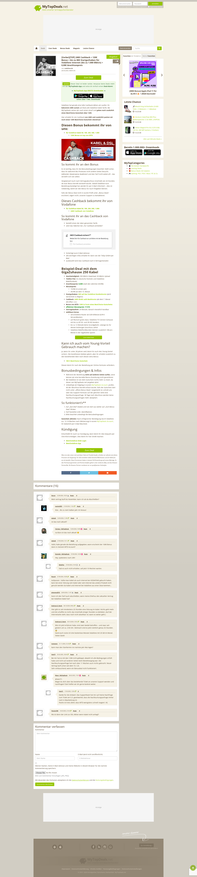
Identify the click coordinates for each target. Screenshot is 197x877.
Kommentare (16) (46, 485)
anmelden (155, 4)
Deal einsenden (125, 48)
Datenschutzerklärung (80, 780)
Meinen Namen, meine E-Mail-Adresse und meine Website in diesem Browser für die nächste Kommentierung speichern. (71, 767)
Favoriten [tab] (132, 56)
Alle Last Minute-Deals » (152, 139)
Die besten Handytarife (140, 166)
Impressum (66, 869)
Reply (72, 495)
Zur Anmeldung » (146, 845)
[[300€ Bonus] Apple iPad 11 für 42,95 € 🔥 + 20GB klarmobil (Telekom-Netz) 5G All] (143, 74)
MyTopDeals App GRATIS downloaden (88, 91)
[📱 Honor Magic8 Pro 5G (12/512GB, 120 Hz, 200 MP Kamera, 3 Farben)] (128, 130)
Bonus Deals (65, 48)
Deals (43, 48)
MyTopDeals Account (100, 385)
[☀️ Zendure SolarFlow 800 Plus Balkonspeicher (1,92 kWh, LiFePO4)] (128, 119)
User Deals (52, 48)
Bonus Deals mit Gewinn (140, 171)
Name (37, 754)
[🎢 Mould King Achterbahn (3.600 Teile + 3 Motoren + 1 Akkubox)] (128, 109)
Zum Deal (88, 77)
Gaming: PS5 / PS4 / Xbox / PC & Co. (144, 173)
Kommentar (39, 730)
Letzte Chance (88, 48)
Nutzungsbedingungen (104, 780)
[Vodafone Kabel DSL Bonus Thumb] (46, 66)
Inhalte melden (96, 869)
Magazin (76, 48)
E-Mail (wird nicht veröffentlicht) (90, 754)
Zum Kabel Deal (88, 337)
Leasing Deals (136, 168)
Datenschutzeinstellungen (132, 869)
